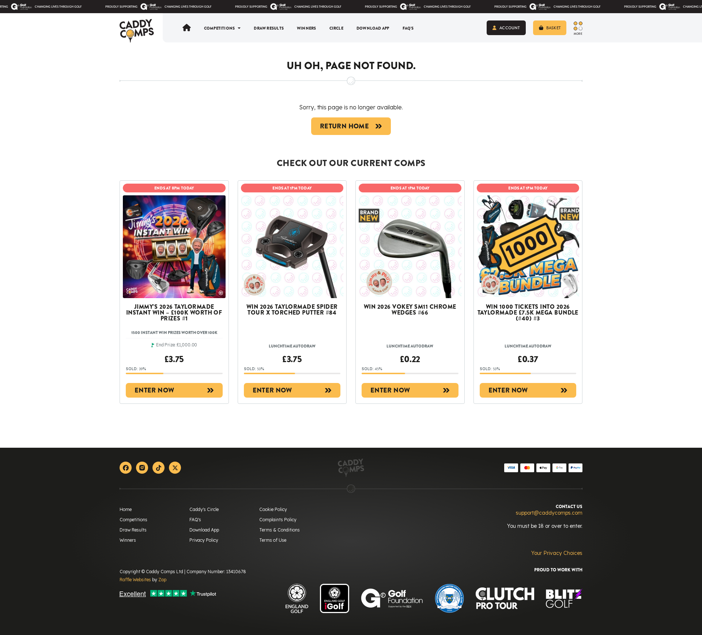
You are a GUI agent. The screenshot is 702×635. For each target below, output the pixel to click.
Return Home (344, 126)
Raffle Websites (135, 579)
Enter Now (154, 390)
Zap (162, 579)
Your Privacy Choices (556, 553)
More (578, 33)
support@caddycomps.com (549, 513)
